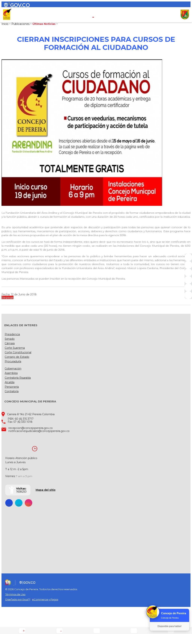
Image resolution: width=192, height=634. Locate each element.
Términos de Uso (15, 594)
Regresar (8, 297)
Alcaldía (9, 382)
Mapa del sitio (46, 490)
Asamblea (11, 373)
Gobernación (13, 368)
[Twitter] (188, 265)
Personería (12, 386)
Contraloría (12, 391)
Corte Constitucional (18, 352)
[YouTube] (188, 272)
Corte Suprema (15, 348)
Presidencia (12, 334)
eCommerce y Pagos (45, 599)
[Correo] (188, 287)
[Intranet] (188, 295)
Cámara (10, 343)
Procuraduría (13, 361)
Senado (10, 339)
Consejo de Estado (17, 357)
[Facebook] (188, 257)
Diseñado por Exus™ (17, 599)
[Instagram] (188, 280)
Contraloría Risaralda (18, 377)
